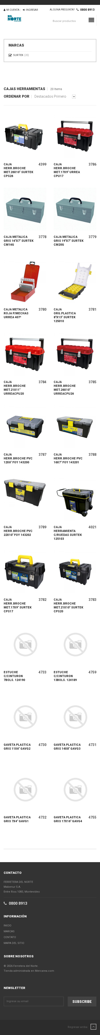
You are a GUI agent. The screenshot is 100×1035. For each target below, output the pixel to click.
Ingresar (31, 10)
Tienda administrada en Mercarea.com (29, 970)
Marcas (9, 931)
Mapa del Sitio (14, 943)
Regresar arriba (78, 1027)
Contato (10, 937)
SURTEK (21, 55)
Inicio (7, 925)
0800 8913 (86, 9)
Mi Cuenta (12, 10)
